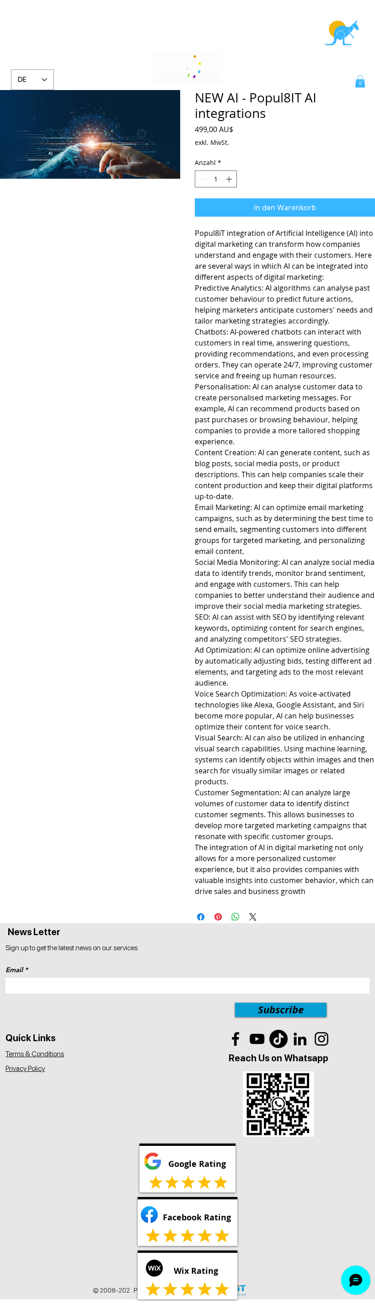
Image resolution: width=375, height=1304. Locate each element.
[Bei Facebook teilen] (200, 916)
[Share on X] (252, 916)
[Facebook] (235, 1039)
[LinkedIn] (300, 1039)
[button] (360, 81)
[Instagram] (321, 1039)
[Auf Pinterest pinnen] (218, 916)
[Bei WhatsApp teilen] (235, 916)
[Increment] (230, 179)
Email (14, 969)
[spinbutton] (216, 179)
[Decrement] (202, 179)
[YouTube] (257, 1039)
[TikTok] (278, 1039)
